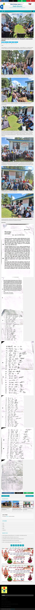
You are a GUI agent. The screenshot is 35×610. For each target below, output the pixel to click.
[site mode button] (32, 11)
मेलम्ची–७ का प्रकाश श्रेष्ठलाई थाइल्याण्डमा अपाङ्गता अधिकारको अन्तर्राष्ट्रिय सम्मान (11, 542)
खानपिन (3, 528)
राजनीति (3, 526)
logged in (7, 516)
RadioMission (9, 43)
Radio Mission (17, 6)
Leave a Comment (14, 43)
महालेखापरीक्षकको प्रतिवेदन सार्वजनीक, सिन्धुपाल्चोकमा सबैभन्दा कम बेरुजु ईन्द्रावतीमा (17, 509)
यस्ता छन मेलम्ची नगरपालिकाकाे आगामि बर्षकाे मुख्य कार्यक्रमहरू (28, 509)
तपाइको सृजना (4, 530)
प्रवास (3, 523)
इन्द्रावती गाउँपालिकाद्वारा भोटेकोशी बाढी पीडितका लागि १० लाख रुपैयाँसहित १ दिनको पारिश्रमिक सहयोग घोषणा (14, 535)
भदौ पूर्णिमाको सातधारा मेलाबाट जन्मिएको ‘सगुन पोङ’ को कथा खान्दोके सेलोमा (10, 540)
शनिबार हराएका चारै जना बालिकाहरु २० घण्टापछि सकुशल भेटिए (5, 509)
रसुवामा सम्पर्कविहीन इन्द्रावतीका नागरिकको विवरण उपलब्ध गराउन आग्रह (10, 537)
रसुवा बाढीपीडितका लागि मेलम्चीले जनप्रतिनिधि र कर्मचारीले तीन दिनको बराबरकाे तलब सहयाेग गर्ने (13, 538)
